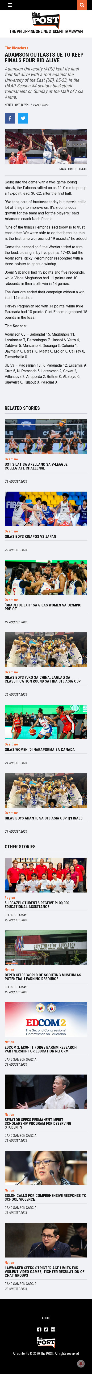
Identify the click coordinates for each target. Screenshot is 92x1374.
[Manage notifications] (81, 1363)
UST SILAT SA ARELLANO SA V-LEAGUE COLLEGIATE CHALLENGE (36, 466)
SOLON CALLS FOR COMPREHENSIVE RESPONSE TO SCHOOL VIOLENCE (45, 1197)
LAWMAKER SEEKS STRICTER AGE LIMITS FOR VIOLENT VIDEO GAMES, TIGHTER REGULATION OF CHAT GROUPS (44, 1271)
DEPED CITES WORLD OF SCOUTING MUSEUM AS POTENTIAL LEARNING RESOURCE (43, 977)
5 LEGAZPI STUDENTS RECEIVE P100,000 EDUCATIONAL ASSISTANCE (37, 905)
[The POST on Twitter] (46, 1329)
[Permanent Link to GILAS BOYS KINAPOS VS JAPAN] (46, 509)
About (46, 1318)
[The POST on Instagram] (53, 1329)
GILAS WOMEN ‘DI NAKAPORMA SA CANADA (40, 750)
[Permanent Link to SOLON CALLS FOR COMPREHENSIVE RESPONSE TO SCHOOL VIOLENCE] (46, 1168)
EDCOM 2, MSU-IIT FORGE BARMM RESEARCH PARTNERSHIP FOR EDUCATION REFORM (41, 1049)
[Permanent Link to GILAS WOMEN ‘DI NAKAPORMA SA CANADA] (46, 722)
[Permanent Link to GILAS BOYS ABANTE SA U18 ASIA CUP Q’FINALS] (46, 790)
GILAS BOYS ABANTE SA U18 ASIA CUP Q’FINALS (44, 818)
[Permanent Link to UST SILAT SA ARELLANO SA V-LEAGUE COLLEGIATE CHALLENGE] (46, 436)
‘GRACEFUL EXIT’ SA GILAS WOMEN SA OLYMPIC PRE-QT (43, 607)
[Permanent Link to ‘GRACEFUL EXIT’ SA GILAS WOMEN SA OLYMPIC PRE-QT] (46, 577)
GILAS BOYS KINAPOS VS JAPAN (30, 537)
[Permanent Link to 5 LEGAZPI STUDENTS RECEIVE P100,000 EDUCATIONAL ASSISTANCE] (46, 875)
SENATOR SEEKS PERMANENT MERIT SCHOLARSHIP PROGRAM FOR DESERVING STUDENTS (38, 1123)
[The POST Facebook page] (39, 1329)
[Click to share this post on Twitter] (23, 118)
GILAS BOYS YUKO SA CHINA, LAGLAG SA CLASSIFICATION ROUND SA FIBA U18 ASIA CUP (43, 679)
